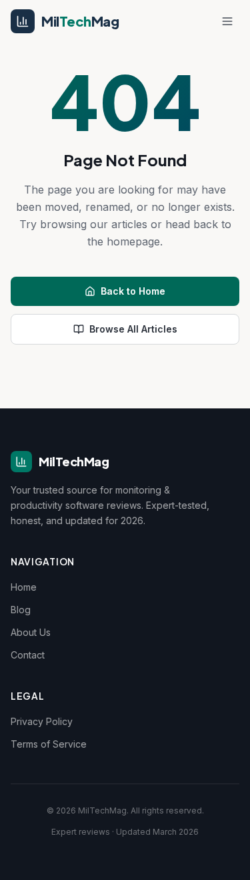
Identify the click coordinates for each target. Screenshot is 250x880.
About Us (31, 632)
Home (24, 587)
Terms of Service (49, 744)
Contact (28, 654)
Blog (21, 609)
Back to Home (133, 291)
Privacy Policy (42, 721)
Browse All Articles (133, 329)
